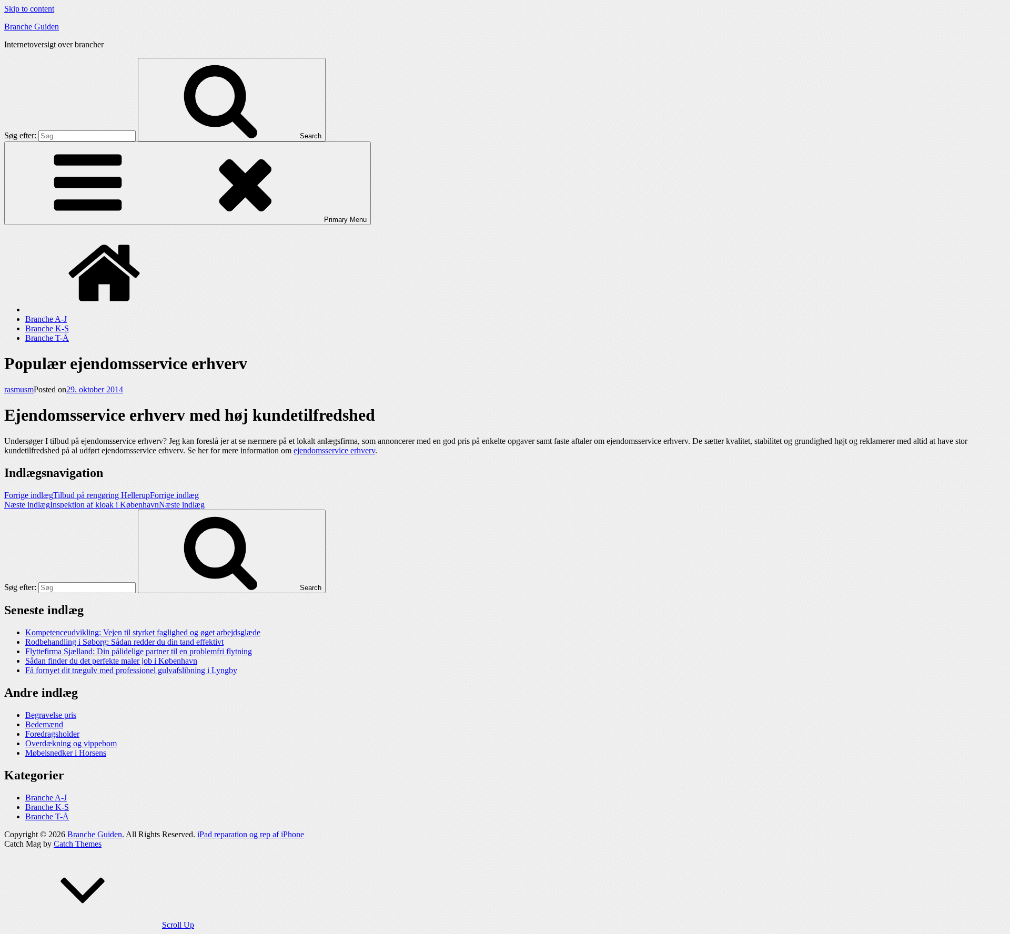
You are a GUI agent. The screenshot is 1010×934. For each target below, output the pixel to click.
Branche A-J (46, 318)
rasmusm (19, 389)
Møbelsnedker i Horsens (65, 752)
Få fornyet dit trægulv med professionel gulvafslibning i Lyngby (131, 670)
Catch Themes (78, 843)
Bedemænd (44, 724)
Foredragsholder (52, 733)
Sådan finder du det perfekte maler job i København (111, 660)
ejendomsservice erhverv (334, 450)
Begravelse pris (50, 714)
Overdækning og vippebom (71, 743)
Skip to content (29, 8)
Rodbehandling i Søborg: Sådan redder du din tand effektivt (124, 641)
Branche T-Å (47, 337)
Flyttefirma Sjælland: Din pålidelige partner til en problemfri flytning (138, 651)
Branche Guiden (31, 26)
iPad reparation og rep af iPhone (250, 834)
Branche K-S (47, 328)
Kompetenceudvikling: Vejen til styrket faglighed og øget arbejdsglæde (142, 632)
